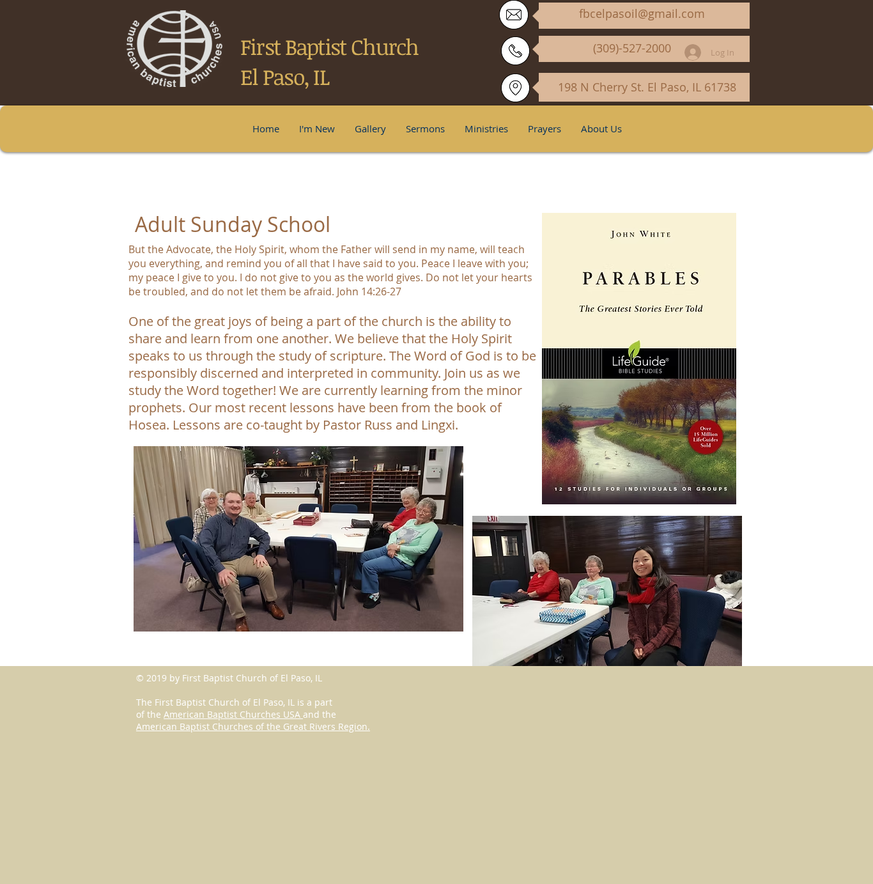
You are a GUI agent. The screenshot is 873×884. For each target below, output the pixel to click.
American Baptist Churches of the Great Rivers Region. (253, 726)
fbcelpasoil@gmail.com (642, 13)
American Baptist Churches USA (233, 714)
